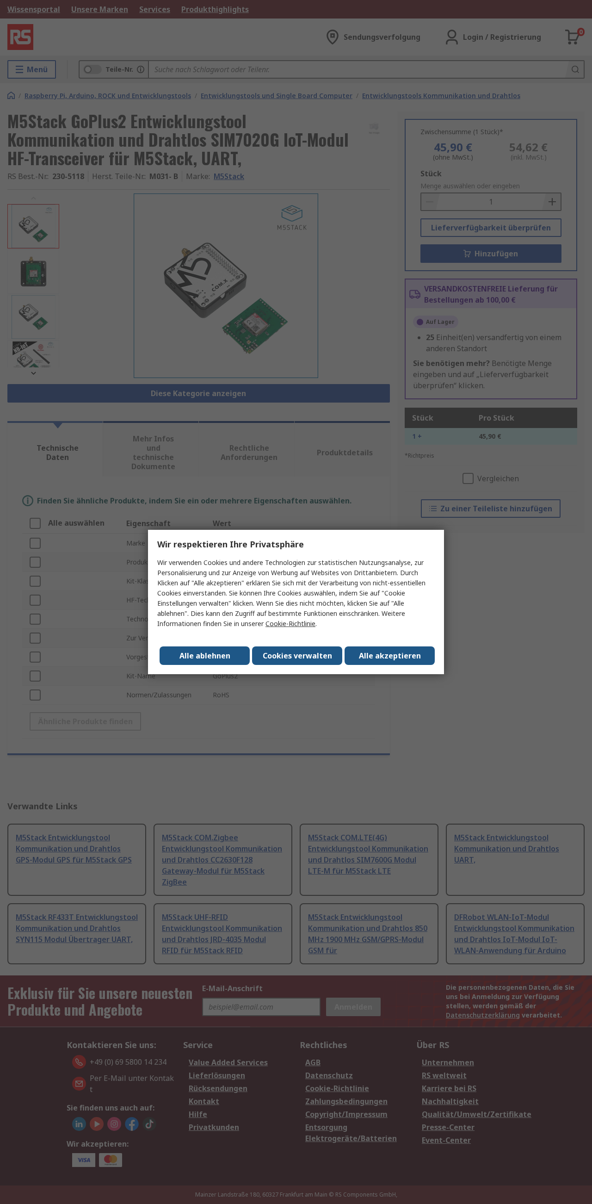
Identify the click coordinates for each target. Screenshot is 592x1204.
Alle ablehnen (204, 656)
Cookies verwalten (297, 656)
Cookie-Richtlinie (290, 623)
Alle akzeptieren (390, 656)
